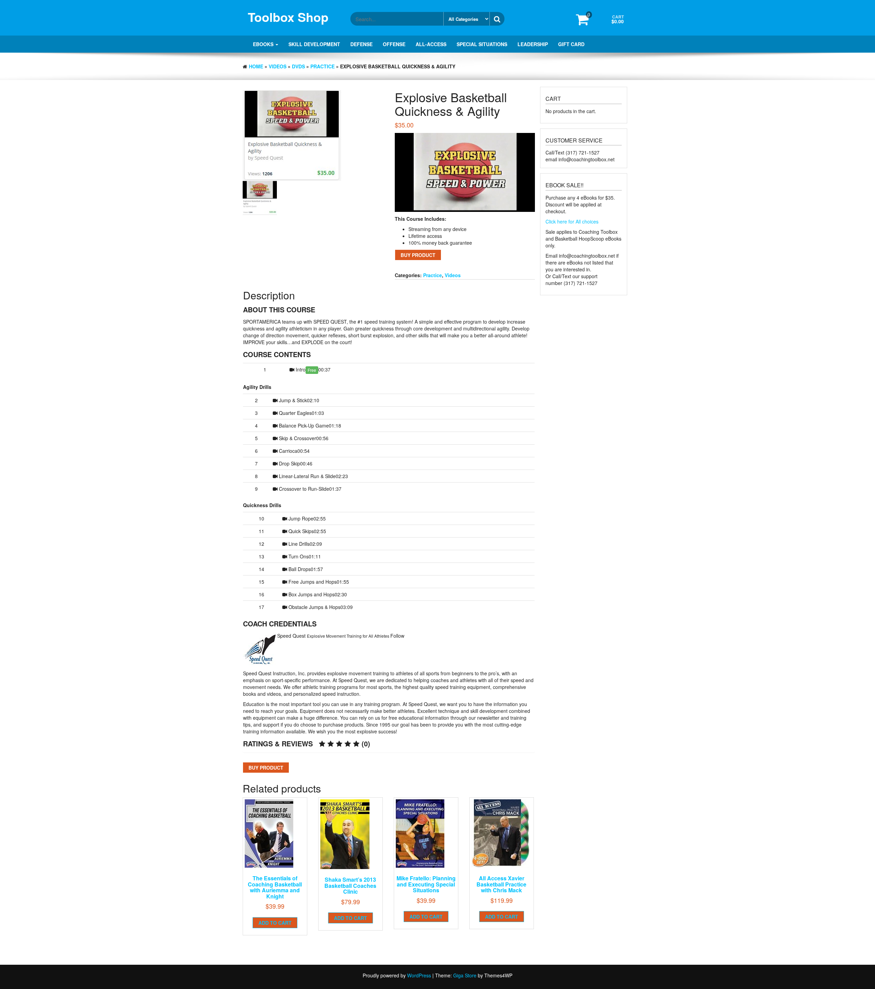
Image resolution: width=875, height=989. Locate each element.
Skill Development (314, 44)
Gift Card (571, 44)
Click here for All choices (572, 221)
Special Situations (482, 44)
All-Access (431, 44)
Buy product (418, 255)
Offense (394, 44)
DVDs (298, 66)
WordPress (419, 975)
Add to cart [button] (275, 922)
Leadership (532, 44)
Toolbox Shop (288, 17)
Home (256, 66)
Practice (322, 66)
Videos (277, 66)
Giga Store (464, 975)
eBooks (264, 44)
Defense (361, 44)
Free (312, 370)
